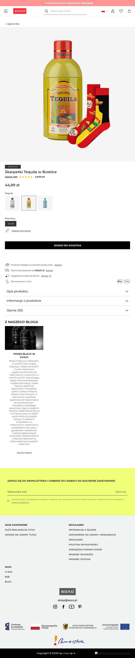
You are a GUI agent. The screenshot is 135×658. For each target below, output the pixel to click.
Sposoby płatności (81, 554)
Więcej (58, 264)
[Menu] (6, 11)
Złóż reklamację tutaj (20, 529)
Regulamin (76, 539)
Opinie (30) (11, 176)
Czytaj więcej (24, 452)
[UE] (67, 633)
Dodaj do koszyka (67, 245)
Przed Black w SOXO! (24, 355)
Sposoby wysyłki (80, 559)
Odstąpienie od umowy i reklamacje (92, 534)
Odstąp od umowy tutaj (20, 534)
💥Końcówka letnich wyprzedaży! (67, 3)
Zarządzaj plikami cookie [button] (85, 549)
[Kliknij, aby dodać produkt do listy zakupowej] (133, 28)
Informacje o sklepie (82, 529)
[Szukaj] (47, 11)
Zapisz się (120, 491)
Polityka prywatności (83, 544)
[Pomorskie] (67, 645)
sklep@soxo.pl (67, 600)
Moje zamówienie (16, 525)
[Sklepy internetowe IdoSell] (112, 653)
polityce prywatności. (20, 502)
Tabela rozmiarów (21, 230)
